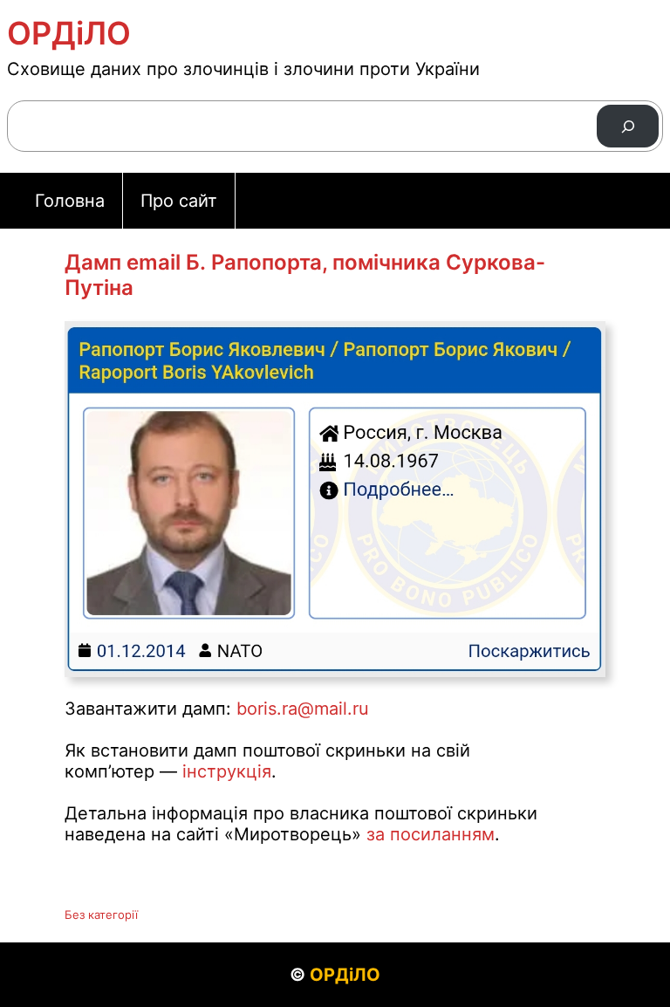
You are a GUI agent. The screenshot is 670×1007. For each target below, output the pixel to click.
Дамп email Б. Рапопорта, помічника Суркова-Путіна (305, 275)
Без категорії (101, 914)
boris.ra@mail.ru (302, 708)
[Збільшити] (582, 344)
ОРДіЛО (69, 33)
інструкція (226, 771)
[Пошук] (628, 126)
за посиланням (430, 834)
